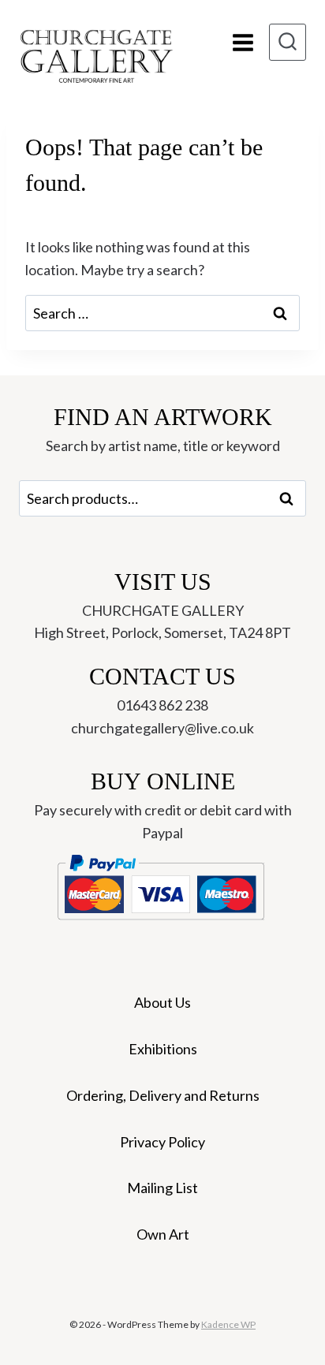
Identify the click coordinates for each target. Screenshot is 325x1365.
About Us (162, 1002)
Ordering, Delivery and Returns (163, 1095)
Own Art (162, 1234)
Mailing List (162, 1187)
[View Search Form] (287, 42)
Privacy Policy (162, 1142)
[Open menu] (242, 42)
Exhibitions (163, 1048)
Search (291, 498)
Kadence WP (228, 1324)
